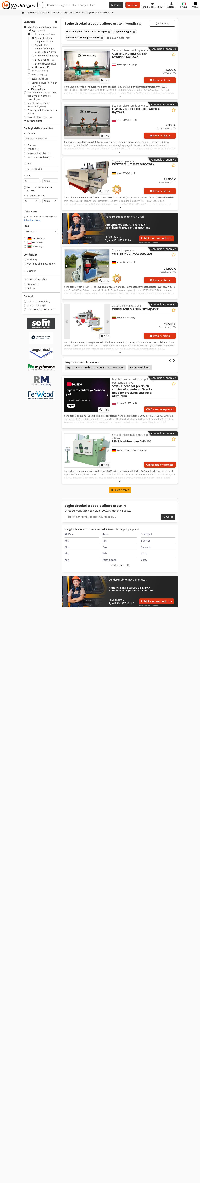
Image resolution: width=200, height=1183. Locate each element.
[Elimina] (108, 32)
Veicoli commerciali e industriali (39, 105)
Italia (32, 220)
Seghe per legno (43, 34)
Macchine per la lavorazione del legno (42, 28)
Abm (67, 547)
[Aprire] (119, 96)
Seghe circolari (45, 63)
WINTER (33, 149)
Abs (67, 553)
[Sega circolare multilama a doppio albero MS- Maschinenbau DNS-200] (87, 450)
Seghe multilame (46, 55)
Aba (67, 540)
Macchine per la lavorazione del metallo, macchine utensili (42, 96)
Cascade (146, 547)
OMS (32, 145)
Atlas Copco (110, 560)
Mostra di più (121, 565)
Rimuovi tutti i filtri (119, 37)
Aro (105, 547)
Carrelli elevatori (40, 117)
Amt (105, 540)
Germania (38, 238)
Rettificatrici (40, 78)
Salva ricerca (121, 490)
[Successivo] (107, 66)
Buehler (145, 540)
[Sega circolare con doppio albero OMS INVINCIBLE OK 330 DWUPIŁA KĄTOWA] (87, 121)
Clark (144, 553)
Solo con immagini (39, 301)
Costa (144, 560)
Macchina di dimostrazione (41, 265)
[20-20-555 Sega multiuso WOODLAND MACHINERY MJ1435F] (87, 321)
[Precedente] (67, 66)
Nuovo (32, 259)
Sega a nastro (45, 59)
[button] (195, 5)
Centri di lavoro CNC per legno (44, 84)
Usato (31, 270)
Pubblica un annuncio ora (156, 238)
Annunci (33, 284)
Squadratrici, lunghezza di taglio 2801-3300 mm (45, 48)
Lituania (37, 246)
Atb (105, 553)
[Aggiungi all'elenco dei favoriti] (174, 54)
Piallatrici (39, 70)
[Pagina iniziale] (23, 12)
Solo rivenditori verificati (42, 309)
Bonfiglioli (146, 534)
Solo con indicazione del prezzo (39, 189)
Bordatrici (39, 74)
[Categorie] (40, 5)
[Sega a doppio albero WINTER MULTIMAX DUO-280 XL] (87, 176)
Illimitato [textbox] (31, 231)
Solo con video (37, 305)
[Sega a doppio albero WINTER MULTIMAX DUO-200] (87, 266)
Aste (31, 288)
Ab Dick (69, 534)
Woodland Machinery (40, 157)
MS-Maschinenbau (39, 153)
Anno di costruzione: (34, 195)
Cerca (117, 5)
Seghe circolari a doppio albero (44, 40)
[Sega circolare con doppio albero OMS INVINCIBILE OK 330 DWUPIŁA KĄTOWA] (87, 66)
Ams (105, 534)
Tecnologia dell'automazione (43, 112)
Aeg (67, 560)
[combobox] (41, 231)
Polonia (37, 242)
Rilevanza (163, 23)
